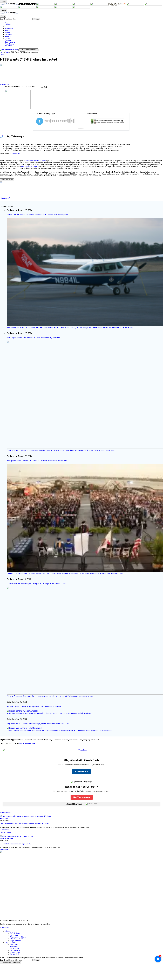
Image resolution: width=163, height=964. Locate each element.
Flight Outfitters (15, 941)
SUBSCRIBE (4, 928)
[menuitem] (84, 23)
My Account (14, 948)
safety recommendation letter (34, 161)
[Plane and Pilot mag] (117, 5)
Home (2, 52)
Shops (7, 931)
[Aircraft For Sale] (63, 5)
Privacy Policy (15, 952)
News (7, 52)
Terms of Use (15, 950)
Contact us (16, 154)
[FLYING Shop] (81, 8)
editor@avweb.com (27, 743)
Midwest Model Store (18, 937)
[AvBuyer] (81, 5)
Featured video (5, 833)
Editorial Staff (5, 84)
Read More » (4, 829)
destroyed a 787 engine (29, 166)
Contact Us (14, 945)
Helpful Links (10, 943)
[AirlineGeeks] (45, 5)
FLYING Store (15, 933)
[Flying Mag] (27, 5)
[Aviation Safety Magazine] (27, 8)
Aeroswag (14, 935)
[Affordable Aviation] (136, 5)
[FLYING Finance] (45, 8)
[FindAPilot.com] (63, 8)
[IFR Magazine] (9, 8)
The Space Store (16, 939)
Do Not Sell (14, 954)
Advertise (13, 946)
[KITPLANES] (99, 5)
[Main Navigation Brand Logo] (9, 14)
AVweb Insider (5, 813)
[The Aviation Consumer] (153, 5)
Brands (3, 1)
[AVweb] (9, 5)
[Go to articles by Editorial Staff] (81, 73)
